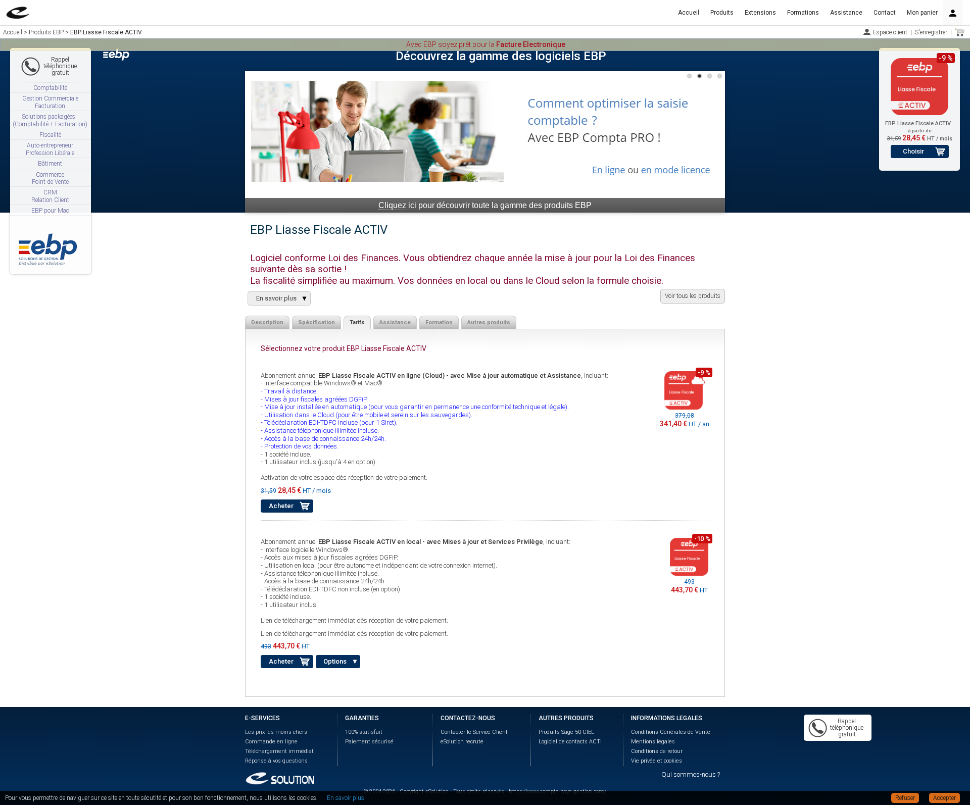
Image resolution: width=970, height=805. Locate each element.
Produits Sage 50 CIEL (566, 732)
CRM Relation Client (50, 196)
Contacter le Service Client (474, 732)
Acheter (281, 506)
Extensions (760, 12)
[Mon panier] (960, 32)
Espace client (890, 32)
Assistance (846, 12)
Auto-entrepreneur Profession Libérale (50, 149)
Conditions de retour (657, 751)
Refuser (905, 797)
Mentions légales (653, 741)
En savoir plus (345, 797)
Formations (803, 12)
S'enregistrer (931, 32)
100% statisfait (363, 732)
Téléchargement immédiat (279, 751)
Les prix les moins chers (276, 732)
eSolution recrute (462, 741)
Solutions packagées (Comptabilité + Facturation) (50, 120)
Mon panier (922, 12)
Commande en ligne (271, 741)
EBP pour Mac (50, 210)
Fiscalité (50, 134)
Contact (885, 12)
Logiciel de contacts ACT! (570, 741)
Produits (722, 12)
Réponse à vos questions (276, 761)
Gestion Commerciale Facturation (50, 102)
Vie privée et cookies (656, 761)
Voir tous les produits (692, 295)
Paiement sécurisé (369, 741)
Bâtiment (50, 163)
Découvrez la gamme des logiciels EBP (501, 56)
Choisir (913, 151)
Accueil (688, 12)
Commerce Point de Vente (50, 178)
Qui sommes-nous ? (690, 774)
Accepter (944, 797)
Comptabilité (50, 87)
